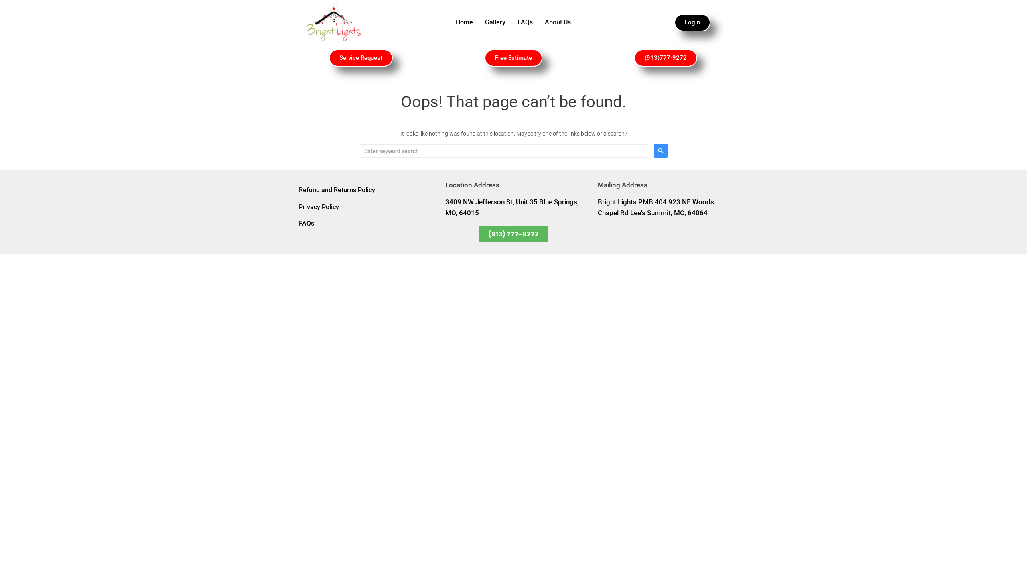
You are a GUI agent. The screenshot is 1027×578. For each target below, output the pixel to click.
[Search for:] (504, 151)
